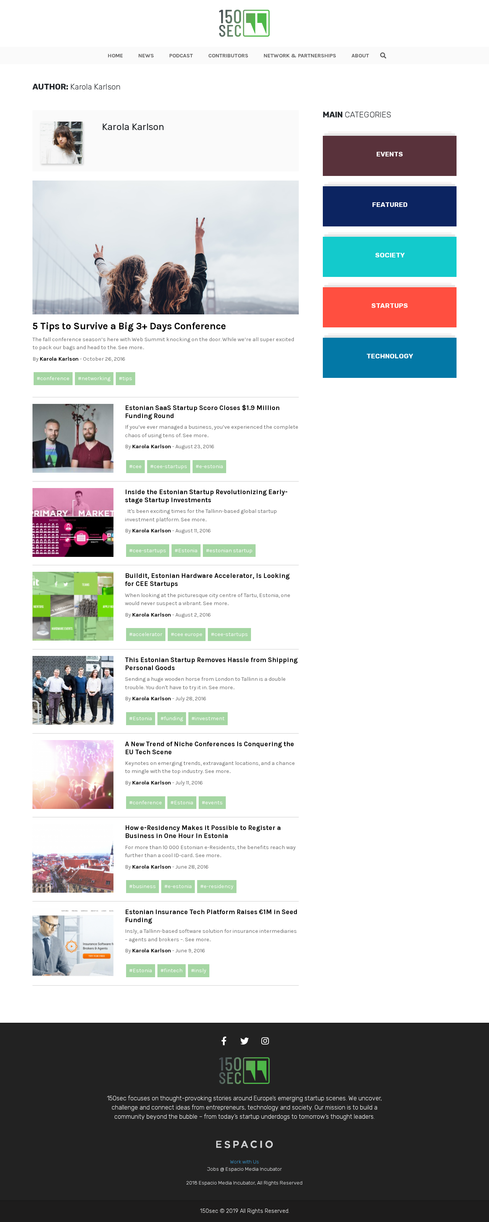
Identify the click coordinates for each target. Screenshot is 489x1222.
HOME (115, 55)
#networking (94, 378)
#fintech (171, 970)
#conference (53, 378)
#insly (198, 970)
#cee (135, 466)
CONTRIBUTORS (228, 55)
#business (142, 886)
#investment (208, 718)
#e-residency (216, 886)
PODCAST (181, 55)
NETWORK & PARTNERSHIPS (300, 55)
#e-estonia (209, 466)
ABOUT (360, 55)
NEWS (146, 55)
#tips (125, 378)
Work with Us (244, 1162)
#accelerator (145, 634)
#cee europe (186, 634)
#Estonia (186, 550)
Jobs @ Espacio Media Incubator (244, 1169)
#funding (171, 718)
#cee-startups (168, 466)
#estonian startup (229, 550)
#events (212, 802)
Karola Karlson (59, 359)
